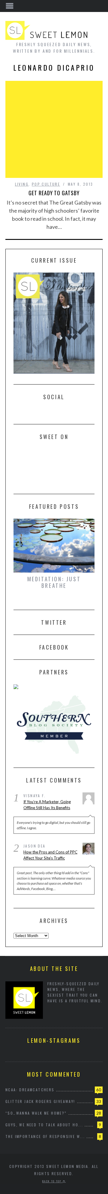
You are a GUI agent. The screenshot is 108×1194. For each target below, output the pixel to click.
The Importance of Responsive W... (45, 1136)
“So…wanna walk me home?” (36, 1113)
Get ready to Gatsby (53, 193)
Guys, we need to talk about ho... (44, 1124)
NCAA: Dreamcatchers (30, 1089)
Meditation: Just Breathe (54, 582)
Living (21, 184)
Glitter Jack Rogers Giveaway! (40, 1101)
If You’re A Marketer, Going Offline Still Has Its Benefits (47, 804)
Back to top (52, 1181)
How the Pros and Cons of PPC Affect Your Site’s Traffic (50, 855)
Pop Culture (46, 184)
